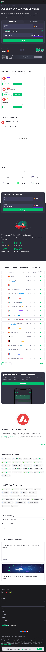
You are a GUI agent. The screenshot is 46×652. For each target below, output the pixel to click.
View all (41, 363)
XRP (12, 336)
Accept (39, 648)
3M (10, 126)
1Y (12, 126)
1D (2, 126)
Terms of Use (22, 649)
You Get (5, 34)
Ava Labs (20, 434)
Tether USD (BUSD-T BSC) (17, 306)
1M (7, 126)
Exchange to (17, 83)
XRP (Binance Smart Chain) (17, 341)
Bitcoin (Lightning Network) (16, 281)
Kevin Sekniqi (4, 436)
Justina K (4, 558)
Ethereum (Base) (15, 289)
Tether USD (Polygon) (17, 319)
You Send (6, 25)
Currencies (7, 5)
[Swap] (42, 31)
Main (2, 5)
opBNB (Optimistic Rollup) (16, 332)
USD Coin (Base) (15, 354)
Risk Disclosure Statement (6, 644)
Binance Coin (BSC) (16, 328)
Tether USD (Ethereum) (16, 302)
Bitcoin (12, 276)
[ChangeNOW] (2, 2)
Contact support (23, 383)
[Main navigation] (43, 2)
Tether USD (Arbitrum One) (16, 324)
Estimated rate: (7, 31)
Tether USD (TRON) (15, 298)
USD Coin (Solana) (16, 349)
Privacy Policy (30, 649)
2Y (15, 126)
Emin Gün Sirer (39, 434)
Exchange (23, 40)
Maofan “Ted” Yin (13, 436)
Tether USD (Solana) (16, 310)
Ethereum (13, 285)
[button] (38, 26)
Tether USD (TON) (15, 315)
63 (10, 363)
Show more (40, 444)
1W (5, 126)
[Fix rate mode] (32, 35)
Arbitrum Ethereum (17, 293)
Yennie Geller (4, 578)
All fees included (7, 29)
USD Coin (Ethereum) (16, 345)
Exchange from (7, 83)
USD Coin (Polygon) (17, 358)
